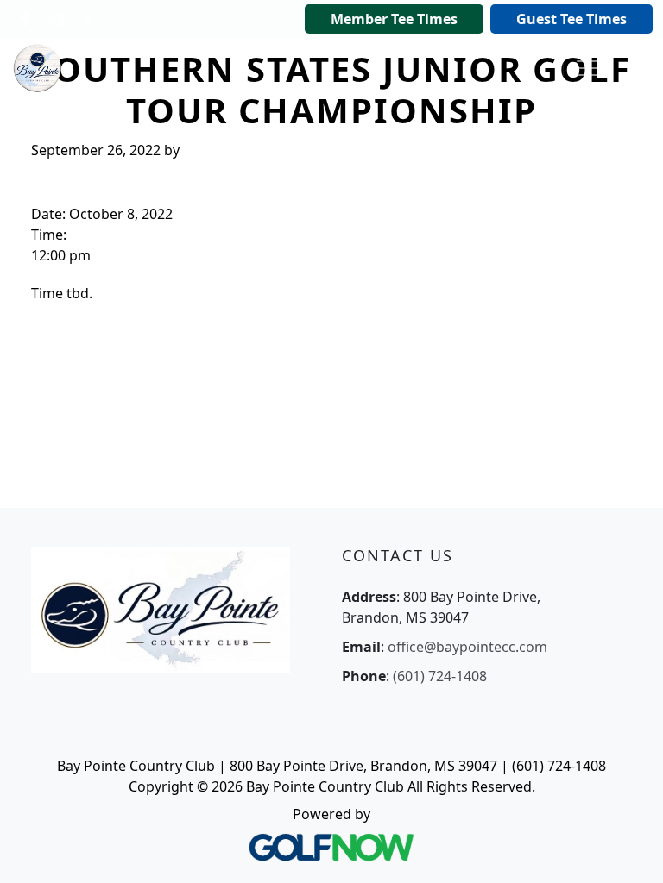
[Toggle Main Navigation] (587, 68)
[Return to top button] (628, 849)
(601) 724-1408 (440, 676)
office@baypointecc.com (467, 646)
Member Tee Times (394, 18)
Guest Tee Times (571, 18)
